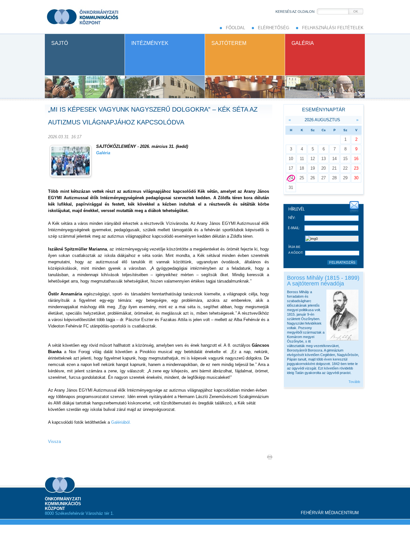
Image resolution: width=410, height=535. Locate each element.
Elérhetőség (273, 27)
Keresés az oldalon (295, 11)
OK (355, 11)
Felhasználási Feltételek (333, 27)
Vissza (54, 441)
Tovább (354, 382)
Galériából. (120, 422)
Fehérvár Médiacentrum (330, 512)
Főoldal (235, 27)
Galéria (103, 152)
